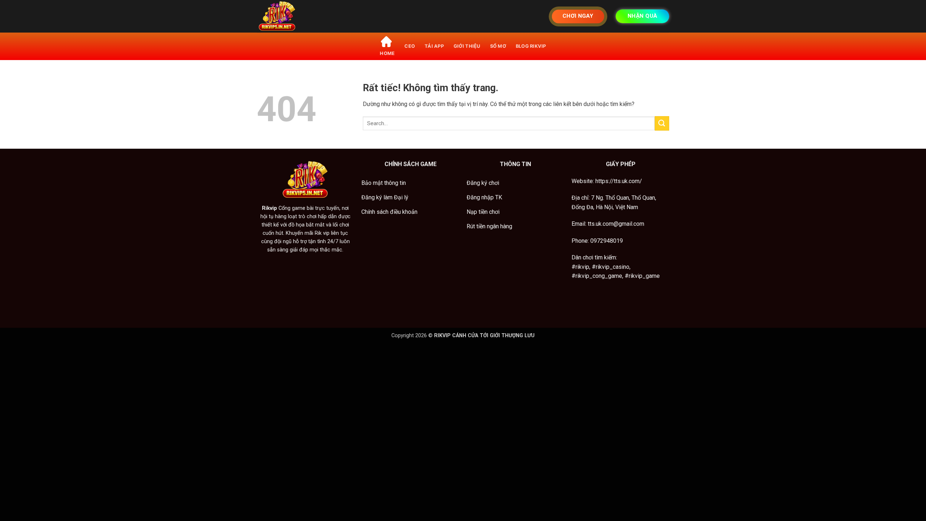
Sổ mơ (498, 46)
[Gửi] (662, 123)
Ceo (409, 46)
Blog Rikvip (531, 46)
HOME (387, 53)
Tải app (434, 46)
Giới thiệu (467, 46)
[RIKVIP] (293, 16)
